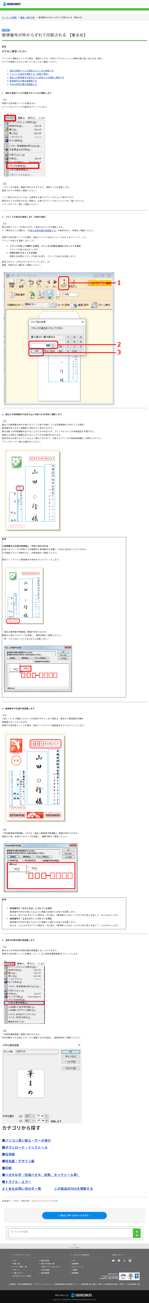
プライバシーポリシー (43, 1284)
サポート (16, 1270)
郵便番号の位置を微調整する (23, 80)
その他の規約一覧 (133, 1284)
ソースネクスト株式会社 (79, 1255)
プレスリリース (78, 1267)
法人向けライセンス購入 (22, 1276)
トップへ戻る (74, 1247)
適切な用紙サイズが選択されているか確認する (32, 70)
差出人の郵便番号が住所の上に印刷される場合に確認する (37, 77)
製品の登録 (45, 1260)
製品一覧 (16, 1263)
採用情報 (75, 1273)
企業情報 (75, 1263)
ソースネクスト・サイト (21, 1255)
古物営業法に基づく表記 (114, 1284)
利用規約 (12, 1284)
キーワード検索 (9, 17)
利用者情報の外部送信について (67, 1284)
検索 (137, 1233)
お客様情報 (45, 1273)
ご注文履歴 (45, 1270)
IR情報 (74, 1270)
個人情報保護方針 (25, 1284)
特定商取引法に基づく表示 (91, 1284)
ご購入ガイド (18, 1273)
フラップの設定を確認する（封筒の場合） (30, 73)
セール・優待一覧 (20, 1267)
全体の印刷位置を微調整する (23, 84)
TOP (14, 1260)
